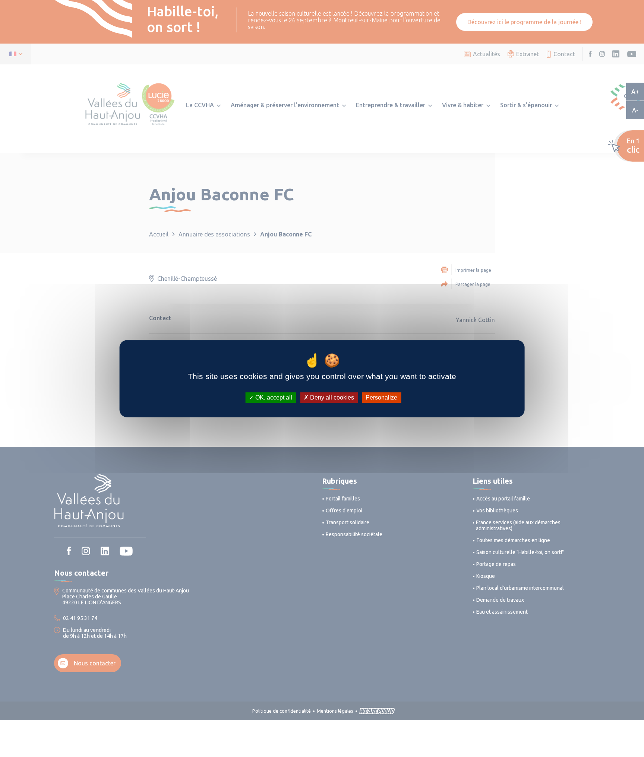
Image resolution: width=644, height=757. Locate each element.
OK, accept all (273, 397)
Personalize (381, 397)
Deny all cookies (331, 397)
